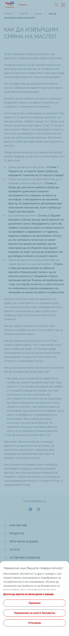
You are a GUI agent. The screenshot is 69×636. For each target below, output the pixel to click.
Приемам (35, 603)
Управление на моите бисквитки (34, 612)
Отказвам (34, 622)
